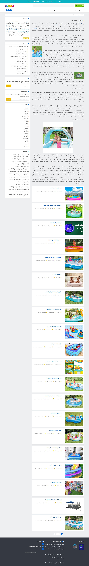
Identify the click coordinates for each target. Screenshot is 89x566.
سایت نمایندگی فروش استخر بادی (54, 361)
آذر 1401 (26, 121)
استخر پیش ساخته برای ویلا (24, 159)
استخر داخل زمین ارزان (11, 169)
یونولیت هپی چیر (19, 171)
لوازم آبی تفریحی (25, 32)
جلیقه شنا (7, 31)
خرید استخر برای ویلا (25, 161)
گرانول (27, 171)
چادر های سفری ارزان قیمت (24, 163)
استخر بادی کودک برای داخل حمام (54, 448)
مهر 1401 (26, 125)
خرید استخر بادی (58, 25)
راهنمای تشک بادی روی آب (21, 50)
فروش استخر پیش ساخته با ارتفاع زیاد (53, 500)
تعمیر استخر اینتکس (25, 174)
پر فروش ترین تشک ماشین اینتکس (22, 191)
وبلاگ (49, 10)
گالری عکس (54, 10)
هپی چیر (9, 25)
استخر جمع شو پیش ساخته (13, 186)
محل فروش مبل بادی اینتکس (17, 158)
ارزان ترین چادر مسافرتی (16, 161)
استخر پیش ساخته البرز (15, 163)
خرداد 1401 (26, 128)
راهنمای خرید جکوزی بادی (21, 53)
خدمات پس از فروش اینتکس (24, 186)
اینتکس (80, 10)
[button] (79, 5)
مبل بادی (19, 29)
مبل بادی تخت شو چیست (14, 155)
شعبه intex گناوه (26, 196)
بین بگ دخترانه (10, 189)
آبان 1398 (26, 146)
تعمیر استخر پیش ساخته (17, 174)
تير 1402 (26, 115)
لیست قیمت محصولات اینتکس (72, 10)
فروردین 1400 (25, 138)
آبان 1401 (26, 123)
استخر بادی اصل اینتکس (56, 413)
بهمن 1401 (26, 120)
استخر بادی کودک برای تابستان (54, 240)
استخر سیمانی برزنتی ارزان (15, 168)
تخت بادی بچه (25, 155)
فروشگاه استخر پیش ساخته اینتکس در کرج (21, 166)
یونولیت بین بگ (13, 171)
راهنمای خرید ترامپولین (22, 71)
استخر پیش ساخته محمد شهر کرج (23, 164)
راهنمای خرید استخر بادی (79, 23)
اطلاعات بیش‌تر (25, 38)
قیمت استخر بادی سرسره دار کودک (54, 326)
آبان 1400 (26, 135)
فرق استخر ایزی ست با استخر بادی (54, 309)
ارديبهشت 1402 (25, 116)
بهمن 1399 (26, 140)
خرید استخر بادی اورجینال (56, 517)
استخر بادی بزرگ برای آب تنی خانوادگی (53, 257)
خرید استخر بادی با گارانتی (55, 222)
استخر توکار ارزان (26, 169)
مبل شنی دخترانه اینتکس (24, 189)
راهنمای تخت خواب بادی (21, 61)
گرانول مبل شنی (26, 173)
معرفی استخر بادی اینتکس (55, 465)
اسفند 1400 (26, 131)
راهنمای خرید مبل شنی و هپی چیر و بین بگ (17, 65)
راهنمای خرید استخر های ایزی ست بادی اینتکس (18, 46)
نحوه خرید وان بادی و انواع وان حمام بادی (18, 56)
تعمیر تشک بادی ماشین (24, 179)
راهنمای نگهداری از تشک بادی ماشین (22, 194)
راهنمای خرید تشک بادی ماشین (20, 55)
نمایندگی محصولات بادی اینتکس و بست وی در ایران (51, 1)
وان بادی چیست (17, 156)
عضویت (8, 99)
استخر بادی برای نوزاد (57, 274)
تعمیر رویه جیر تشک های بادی (23, 181)
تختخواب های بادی (12, 28)
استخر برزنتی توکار (19, 169)
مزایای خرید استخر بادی (56, 344)
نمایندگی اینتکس (15, 22)
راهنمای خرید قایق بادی (21, 68)
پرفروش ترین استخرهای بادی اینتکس (53, 292)
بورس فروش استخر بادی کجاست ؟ (54, 378)
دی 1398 (26, 143)
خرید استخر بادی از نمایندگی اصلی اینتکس (52, 205)
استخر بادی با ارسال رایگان (56, 188)
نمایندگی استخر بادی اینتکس (55, 430)
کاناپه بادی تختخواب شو (13, 29)
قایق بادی (23, 29)
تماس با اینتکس (61, 10)
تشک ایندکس (19, 196)
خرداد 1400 (26, 136)
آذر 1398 (26, 145)
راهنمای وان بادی (26, 158)
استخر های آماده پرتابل (25, 187)
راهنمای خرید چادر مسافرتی (21, 70)
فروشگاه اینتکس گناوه (11, 194)
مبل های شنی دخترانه (16, 187)
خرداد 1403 (26, 110)
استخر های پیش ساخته (18, 25)
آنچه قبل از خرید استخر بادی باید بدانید (53, 396)
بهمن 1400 (26, 133)
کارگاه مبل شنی (25, 156)
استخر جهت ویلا (16, 159)
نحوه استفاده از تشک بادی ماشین (23, 192)
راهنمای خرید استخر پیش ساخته (20, 63)
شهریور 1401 (26, 126)
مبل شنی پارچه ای (12, 173)
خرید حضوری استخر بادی (56, 482)
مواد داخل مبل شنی (19, 173)
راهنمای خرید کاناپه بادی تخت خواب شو (18, 66)
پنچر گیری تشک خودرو (12, 178)
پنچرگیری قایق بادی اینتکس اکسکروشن (22, 184)
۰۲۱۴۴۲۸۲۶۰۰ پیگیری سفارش (33, 1)
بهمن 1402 (26, 111)
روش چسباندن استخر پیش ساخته (23, 178)
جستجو (8, 86)
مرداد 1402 (26, 113)
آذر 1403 (26, 108)
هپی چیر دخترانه (17, 189)
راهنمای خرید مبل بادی (22, 58)
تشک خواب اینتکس (13, 196)
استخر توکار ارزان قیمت (25, 168)
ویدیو (45, 10)
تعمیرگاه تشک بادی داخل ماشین (14, 179)
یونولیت (24, 171)
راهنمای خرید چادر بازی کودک (20, 51)
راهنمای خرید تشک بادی (21, 73)
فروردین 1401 (25, 130)
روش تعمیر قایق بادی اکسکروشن (23, 182)
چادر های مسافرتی (20, 31)
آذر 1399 (26, 141)
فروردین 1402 (25, 118)
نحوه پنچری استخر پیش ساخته (23, 176)
